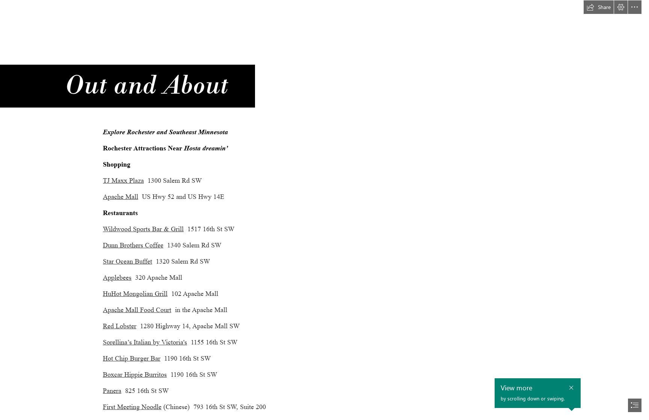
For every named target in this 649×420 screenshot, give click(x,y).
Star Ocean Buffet (127, 261)
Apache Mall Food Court (137, 310)
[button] (599, 7)
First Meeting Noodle (132, 407)
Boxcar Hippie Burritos (135, 374)
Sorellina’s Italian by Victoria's (145, 342)
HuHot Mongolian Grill (135, 293)
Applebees (117, 277)
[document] (324, 210)
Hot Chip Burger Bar (131, 358)
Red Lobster (119, 326)
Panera (112, 390)
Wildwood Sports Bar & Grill (143, 229)
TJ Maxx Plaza (123, 180)
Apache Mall (120, 196)
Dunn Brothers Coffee (133, 245)
